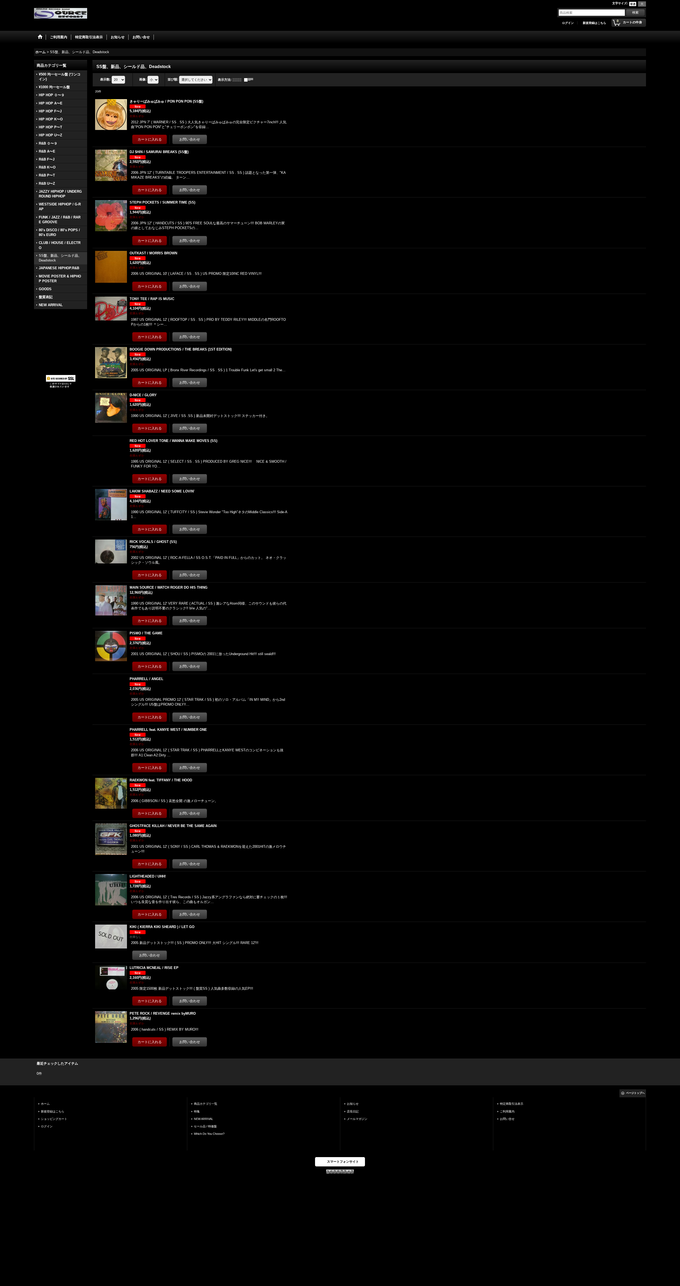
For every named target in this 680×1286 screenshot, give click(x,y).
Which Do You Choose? (209, 1133)
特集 (197, 1111)
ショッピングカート (54, 1118)
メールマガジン (357, 1118)
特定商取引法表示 (511, 1103)
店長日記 (353, 1111)
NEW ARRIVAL (203, 1118)
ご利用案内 (507, 1111)
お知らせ (353, 1103)
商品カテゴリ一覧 (205, 1103)
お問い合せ (507, 1118)
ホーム (45, 1103)
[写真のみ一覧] (238, 80)
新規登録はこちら (594, 22)
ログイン (568, 22)
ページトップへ (635, 1092)
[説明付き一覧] (250, 80)
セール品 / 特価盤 (205, 1126)
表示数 (105, 79)
